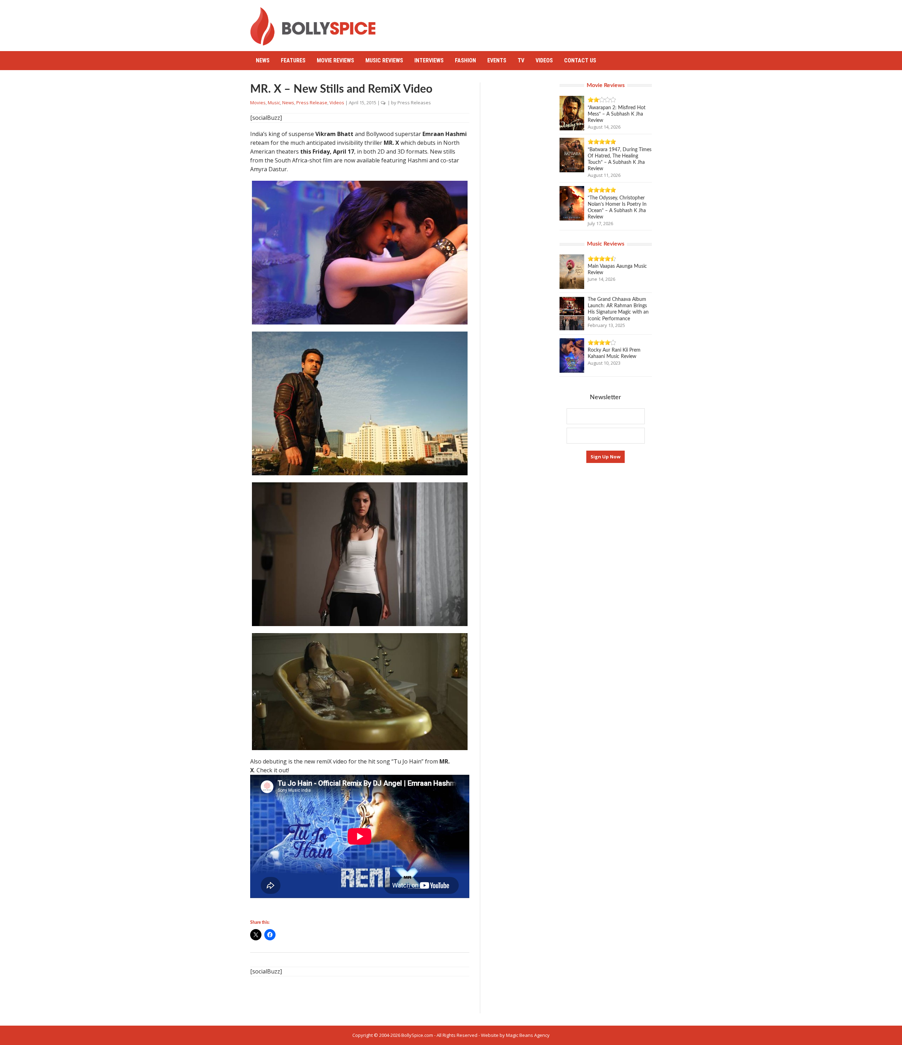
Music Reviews (384, 60)
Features (293, 60)
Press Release (311, 102)
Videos (544, 60)
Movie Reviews (335, 60)
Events (496, 60)
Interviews (429, 60)
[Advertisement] (523, 23)
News (263, 60)
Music (274, 102)
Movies (258, 102)
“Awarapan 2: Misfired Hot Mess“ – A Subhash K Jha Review (616, 114)
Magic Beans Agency (528, 1035)
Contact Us (580, 60)
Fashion (465, 60)
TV (521, 60)
